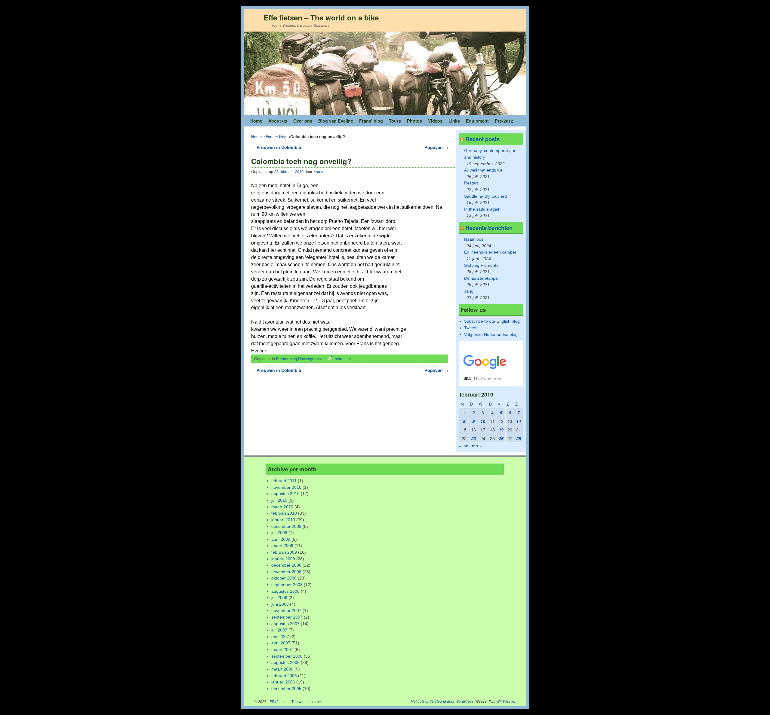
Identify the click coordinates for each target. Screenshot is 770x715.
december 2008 (286, 565)
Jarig (468, 291)
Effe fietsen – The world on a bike (321, 17)
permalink (343, 358)
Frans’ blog (371, 121)
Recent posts (482, 139)
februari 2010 (284, 513)
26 (501, 438)
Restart (471, 183)
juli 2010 (279, 500)
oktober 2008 (284, 578)
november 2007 (286, 610)
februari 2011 (284, 480)
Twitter (470, 327)
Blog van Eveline (335, 121)
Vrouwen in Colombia (276, 147)
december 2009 (286, 526)
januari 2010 (283, 519)
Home (256, 121)
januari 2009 (283, 558)
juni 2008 (280, 604)
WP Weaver (506, 701)
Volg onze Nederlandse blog (491, 334)
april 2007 (280, 642)
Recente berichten (489, 228)
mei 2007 (280, 636)
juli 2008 (279, 597)
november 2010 (286, 487)
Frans (318, 171)
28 (518, 438)
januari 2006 (283, 682)
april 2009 (280, 539)
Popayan (436, 147)
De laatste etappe (481, 278)
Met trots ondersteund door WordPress (442, 701)
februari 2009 (284, 552)
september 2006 (287, 656)
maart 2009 (282, 545)
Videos (435, 121)
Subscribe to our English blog (492, 321)
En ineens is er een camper (490, 252)
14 (518, 421)
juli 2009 (279, 532)
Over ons (302, 121)
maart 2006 (282, 669)
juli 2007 (279, 630)
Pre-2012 (504, 121)
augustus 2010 (285, 493)
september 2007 (287, 617)
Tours (395, 121)
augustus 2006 (285, 662)
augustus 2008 (285, 591)
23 (473, 438)
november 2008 (286, 571)
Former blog (276, 136)
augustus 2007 (285, 623)
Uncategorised (310, 358)
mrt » (477, 445)
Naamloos (473, 239)
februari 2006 (284, 675)
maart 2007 (282, 649)
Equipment (477, 121)
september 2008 (287, 584)
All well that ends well (484, 170)
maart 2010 (282, 506)
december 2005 (286, 688)
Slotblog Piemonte (481, 265)
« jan (463, 445)
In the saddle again (482, 209)
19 (501, 430)
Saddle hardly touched (485, 196)
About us (277, 121)
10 (482, 421)
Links (454, 121)
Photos (414, 121)
